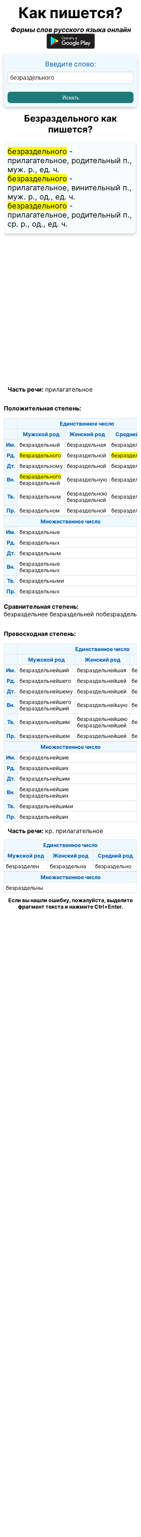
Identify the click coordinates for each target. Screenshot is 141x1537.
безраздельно (113, 866)
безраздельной (86, 455)
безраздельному (41, 466)
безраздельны (24, 887)
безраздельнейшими (46, 806)
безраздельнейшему (46, 691)
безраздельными (42, 580)
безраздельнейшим (45, 722)
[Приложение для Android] (71, 46)
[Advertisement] (70, 310)
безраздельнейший (44, 670)
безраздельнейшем (45, 736)
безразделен (22, 866)
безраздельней (72, 614)
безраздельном (40, 510)
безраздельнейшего (45, 680)
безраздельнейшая (101, 670)
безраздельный (40, 444)
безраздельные (40, 532)
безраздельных (40, 542)
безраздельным (40, 496)
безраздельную (87, 479)
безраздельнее (26, 614)
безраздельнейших (44, 768)
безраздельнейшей (101, 680)
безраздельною (87, 493)
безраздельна (68, 866)
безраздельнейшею (102, 719)
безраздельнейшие (44, 757)
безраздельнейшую (102, 705)
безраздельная (86, 444)
